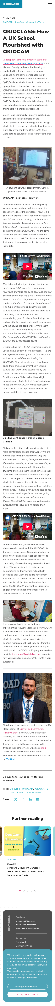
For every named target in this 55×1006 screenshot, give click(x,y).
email (37, 799)
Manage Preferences (26, 986)
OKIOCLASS (16, 792)
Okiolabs (15, 788)
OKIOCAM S (42, 788)
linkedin (30, 799)
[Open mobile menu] (50, 3)
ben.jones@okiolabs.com (26, 654)
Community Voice (35, 22)
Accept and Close (26, 994)
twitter (15, 799)
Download (21, 942)
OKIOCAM (8, 22)
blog (43, 748)
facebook (23, 799)
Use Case (19, 22)
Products (20, 917)
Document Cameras (25, 921)
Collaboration (33, 792)
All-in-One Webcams (26, 924)
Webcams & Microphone (27, 928)
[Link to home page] (11, 4)
